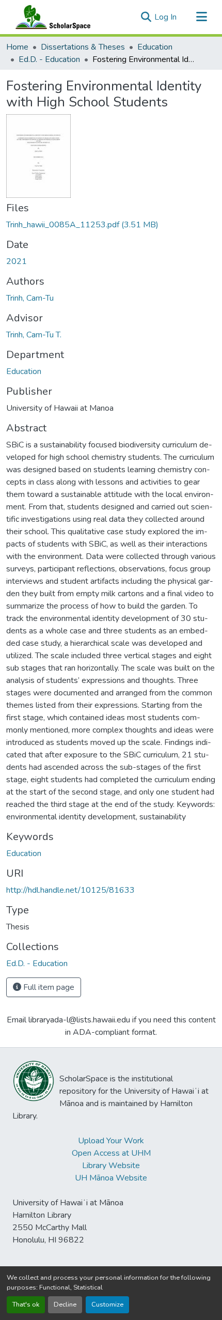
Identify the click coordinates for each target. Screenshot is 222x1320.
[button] (50, 17)
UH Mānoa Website (111, 1178)
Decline (65, 1304)
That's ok (25, 1304)
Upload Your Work (111, 1140)
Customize (107, 1304)
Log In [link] (165, 17)
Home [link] (17, 47)
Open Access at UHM (111, 1153)
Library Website (111, 1165)
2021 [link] (16, 261)
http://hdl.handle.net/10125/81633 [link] (70, 890)
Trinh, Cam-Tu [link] (30, 298)
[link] (111, 225)
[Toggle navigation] (201, 17)
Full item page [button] (47, 987)
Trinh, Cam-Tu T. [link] (33, 334)
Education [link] (154, 47)
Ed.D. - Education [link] (49, 59)
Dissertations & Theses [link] (83, 47)
